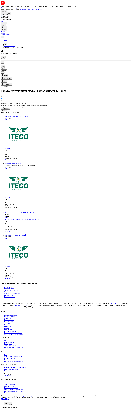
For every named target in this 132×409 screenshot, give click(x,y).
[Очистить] (3, 57)
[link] (4, 27)
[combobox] (9, 53)
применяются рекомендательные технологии (36, 396)
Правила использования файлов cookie (31, 9)
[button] (3, 31)
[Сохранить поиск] (2, 62)
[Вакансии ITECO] (67, 134)
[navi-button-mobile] (2, 37)
